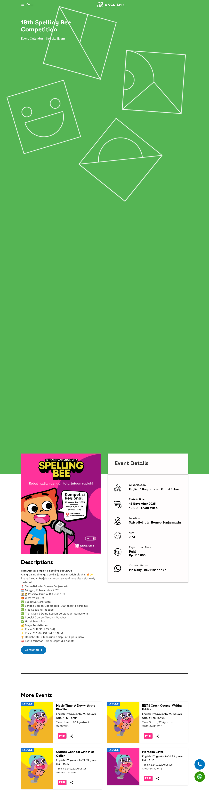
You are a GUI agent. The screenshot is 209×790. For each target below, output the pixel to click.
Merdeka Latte (153, 752)
